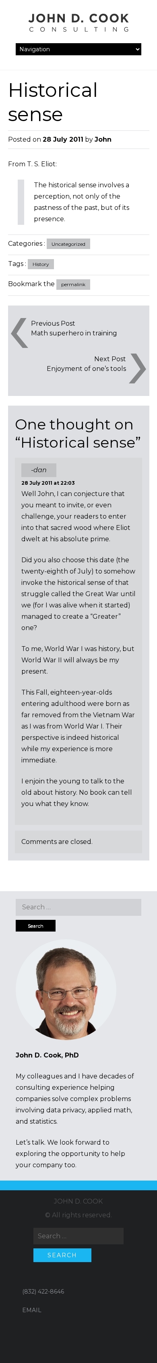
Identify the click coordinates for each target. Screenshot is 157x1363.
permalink (73, 284)
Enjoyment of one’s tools (86, 369)
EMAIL (31, 1310)
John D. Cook (78, 1201)
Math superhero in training (74, 333)
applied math (109, 1110)
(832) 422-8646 (43, 1291)
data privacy (65, 1110)
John (103, 139)
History (41, 264)
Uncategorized (68, 244)
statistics (43, 1121)
